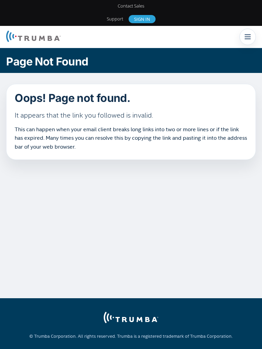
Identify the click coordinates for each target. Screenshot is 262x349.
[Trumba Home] (33, 37)
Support (115, 19)
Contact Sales (131, 6)
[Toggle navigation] (247, 37)
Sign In (142, 19)
